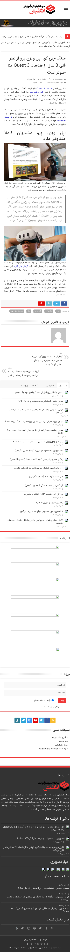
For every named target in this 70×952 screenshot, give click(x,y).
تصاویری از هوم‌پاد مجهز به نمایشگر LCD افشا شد (39, 839)
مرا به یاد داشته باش (43, 700)
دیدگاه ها (36, 386)
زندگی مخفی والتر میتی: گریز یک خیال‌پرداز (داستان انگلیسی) (36, 459)
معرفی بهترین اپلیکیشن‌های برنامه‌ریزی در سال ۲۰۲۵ (40, 401)
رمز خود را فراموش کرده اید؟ (54, 707)
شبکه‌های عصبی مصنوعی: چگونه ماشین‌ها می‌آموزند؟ (40, 511)
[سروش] (17, 719)
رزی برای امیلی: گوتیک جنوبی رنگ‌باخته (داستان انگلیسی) (38, 468)
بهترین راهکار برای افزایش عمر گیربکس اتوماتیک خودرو (39, 392)
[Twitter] (41, 720)
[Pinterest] (35, 720)
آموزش (45, 43)
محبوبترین (49, 386)
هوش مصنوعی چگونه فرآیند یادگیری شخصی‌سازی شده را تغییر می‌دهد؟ (35, 411)
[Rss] (53, 720)
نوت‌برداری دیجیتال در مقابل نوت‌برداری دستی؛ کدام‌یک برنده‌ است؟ (34, 421)
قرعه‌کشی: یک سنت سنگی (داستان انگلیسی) (44, 485)
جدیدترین (62, 386)
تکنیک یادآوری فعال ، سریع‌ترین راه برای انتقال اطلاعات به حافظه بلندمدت (35, 521)
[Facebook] (47, 720)
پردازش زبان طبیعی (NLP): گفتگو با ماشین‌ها (43, 494)
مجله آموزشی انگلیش (60, 43)
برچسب (24, 386)
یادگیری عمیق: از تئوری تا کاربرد (49, 503)
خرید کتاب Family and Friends (53, 749)
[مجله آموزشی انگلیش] (35, 9)
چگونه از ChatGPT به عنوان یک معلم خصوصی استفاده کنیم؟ (36, 442)
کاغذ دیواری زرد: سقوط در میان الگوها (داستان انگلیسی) (39, 450)
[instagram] (29, 720)
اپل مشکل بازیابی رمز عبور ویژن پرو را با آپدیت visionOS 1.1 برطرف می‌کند (33, 828)
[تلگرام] (23, 720)
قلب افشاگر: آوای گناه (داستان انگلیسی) (46, 477)
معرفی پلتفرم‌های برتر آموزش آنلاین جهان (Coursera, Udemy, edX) (35, 431)
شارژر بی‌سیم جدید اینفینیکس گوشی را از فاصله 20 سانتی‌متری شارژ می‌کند (33, 848)
